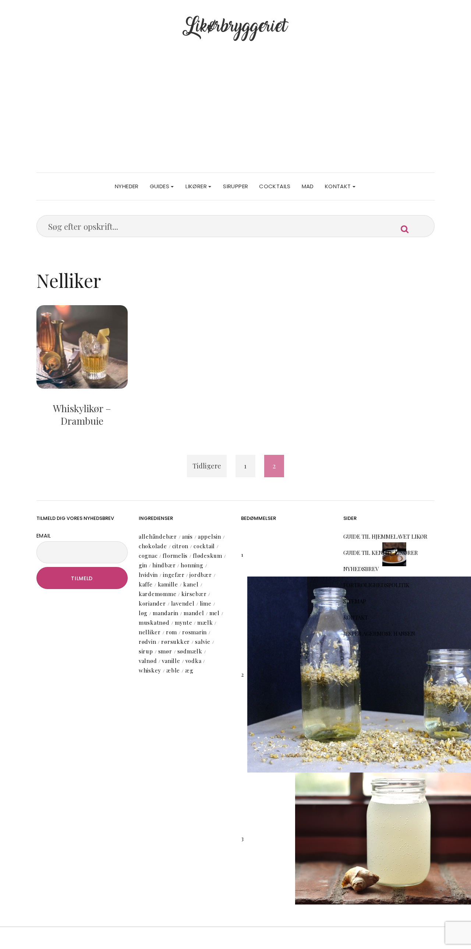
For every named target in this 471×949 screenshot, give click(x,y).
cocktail (204, 546)
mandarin (165, 613)
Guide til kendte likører (380, 552)
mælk (205, 622)
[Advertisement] (235, 117)
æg (189, 670)
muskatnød (154, 622)
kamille (168, 584)
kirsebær (193, 593)
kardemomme (158, 593)
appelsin (209, 536)
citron (180, 546)
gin (143, 565)
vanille (171, 660)
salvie (202, 641)
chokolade (153, 546)
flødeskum (207, 555)
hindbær (164, 565)
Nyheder (127, 186)
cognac (148, 555)
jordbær (201, 574)
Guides (160, 186)
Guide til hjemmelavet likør (385, 536)
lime (206, 603)
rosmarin (194, 632)
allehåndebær (158, 536)
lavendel (183, 603)
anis (187, 536)
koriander (152, 603)
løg (143, 613)
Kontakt (339, 186)
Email (44, 535)
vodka (193, 660)
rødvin (147, 641)
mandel (194, 613)
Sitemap (354, 601)
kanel (191, 584)
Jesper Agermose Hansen (379, 633)
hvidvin (148, 574)
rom (171, 632)
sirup (146, 651)
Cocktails (274, 186)
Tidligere (206, 465)
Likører (196, 186)
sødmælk (189, 651)
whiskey (150, 670)
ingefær (173, 574)
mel (214, 613)
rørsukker (175, 641)
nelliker (150, 632)
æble (173, 670)
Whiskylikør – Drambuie (82, 414)
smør (165, 651)
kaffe (146, 584)
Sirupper (235, 186)
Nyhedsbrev (361, 568)
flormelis (175, 555)
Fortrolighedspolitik (376, 585)
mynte (183, 622)
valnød (148, 660)
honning (192, 565)
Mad (308, 186)
